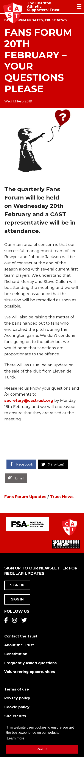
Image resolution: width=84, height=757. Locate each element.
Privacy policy (17, 698)
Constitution (15, 654)
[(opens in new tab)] (27, 524)
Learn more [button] (15, 738)
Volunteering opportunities (29, 672)
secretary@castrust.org (29, 400)
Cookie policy (17, 707)
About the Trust (19, 645)
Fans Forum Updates (25, 496)
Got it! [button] (42, 749)
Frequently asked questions (30, 663)
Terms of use (16, 689)
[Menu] (79, 6)
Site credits (15, 716)
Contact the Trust (20, 636)
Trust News (56, 20)
